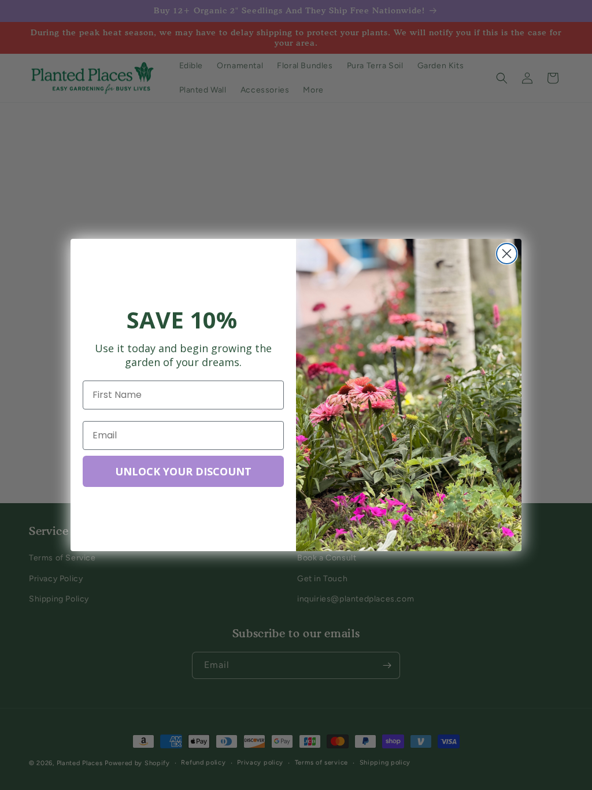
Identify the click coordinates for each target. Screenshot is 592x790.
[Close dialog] (507, 253)
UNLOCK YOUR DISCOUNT (183, 471)
